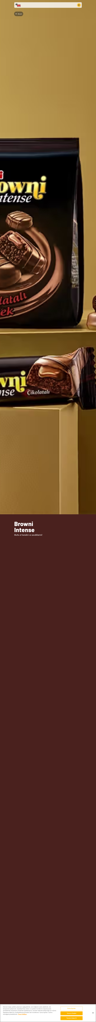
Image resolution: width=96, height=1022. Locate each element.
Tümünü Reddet (71, 1013)
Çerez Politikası (22, 1014)
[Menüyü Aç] (79, 5)
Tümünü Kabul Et (71, 1018)
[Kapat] (93, 1013)
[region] (48, 1013)
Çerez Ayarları (71, 1008)
